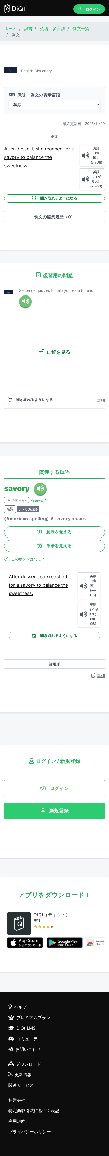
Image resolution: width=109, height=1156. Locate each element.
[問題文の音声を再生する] (25, 301)
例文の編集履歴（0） (54, 216)
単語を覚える (59, 545)
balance (35, 157)
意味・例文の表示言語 (38, 95)
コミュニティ (29, 1038)
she (40, 148)
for (68, 148)
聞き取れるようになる (58, 198)
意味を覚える (59, 532)
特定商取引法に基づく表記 (33, 1110)
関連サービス (21, 1085)
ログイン (92, 9)
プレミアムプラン (33, 1017)
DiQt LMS (25, 1028)
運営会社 (16, 1100)
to (23, 157)
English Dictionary (36, 70)
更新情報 (23, 1074)
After (10, 148)
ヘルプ (20, 1007)
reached (54, 148)
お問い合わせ (28, 1049)
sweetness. (16, 165)
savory (12, 157)
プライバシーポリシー (29, 1131)
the (48, 157)
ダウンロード (28, 1064)
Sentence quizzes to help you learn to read (56, 290)
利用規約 (16, 1121)
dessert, (26, 148)
